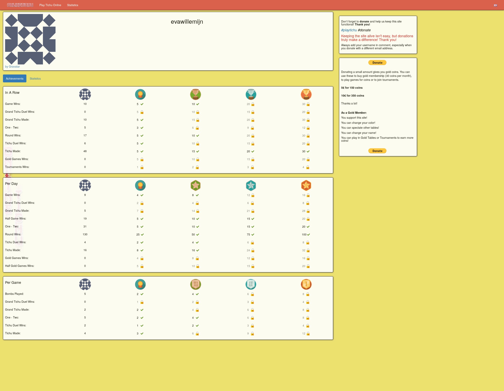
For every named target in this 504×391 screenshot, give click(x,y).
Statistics (72, 5)
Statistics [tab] (35, 78)
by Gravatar (12, 66)
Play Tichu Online (50, 5)
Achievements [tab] (14, 78)
